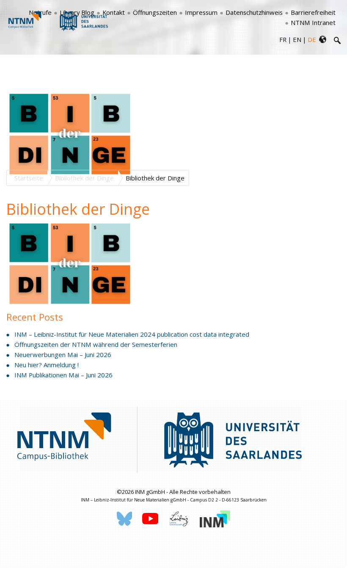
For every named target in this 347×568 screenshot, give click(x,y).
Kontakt (113, 12)
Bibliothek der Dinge (84, 178)
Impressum (201, 12)
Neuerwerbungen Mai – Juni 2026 (62, 354)
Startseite (28, 178)
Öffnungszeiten (155, 12)
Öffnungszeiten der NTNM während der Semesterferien (95, 344)
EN (297, 39)
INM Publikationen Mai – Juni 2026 (63, 375)
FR (282, 39)
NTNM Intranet (313, 22)
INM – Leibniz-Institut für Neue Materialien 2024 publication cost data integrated (131, 334)
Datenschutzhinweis (254, 12)
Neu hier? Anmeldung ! (46, 364)
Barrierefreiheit (313, 12)
